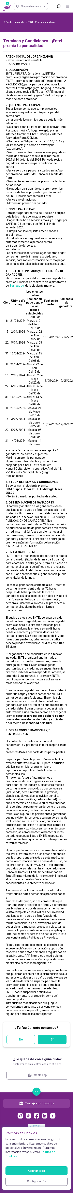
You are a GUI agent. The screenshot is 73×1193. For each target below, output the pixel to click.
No (21, 1039)
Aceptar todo (36, 1170)
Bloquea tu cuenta (31, 6)
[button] (36, 535)
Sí (52, 1039)
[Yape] (7, 6)
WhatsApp (40, 1075)
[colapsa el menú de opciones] (67, 6)
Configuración (36, 1181)
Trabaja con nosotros (39, 1103)
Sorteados (17, 285)
